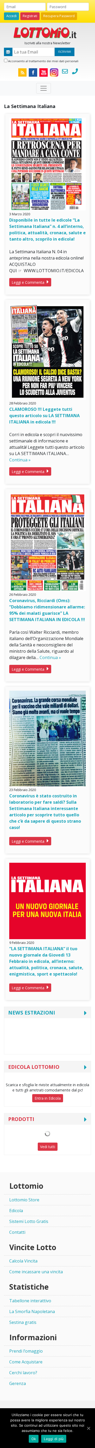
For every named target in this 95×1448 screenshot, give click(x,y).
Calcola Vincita (23, 1261)
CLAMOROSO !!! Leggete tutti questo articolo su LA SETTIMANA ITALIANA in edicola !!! (44, 415)
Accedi (11, 16)
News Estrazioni (31, 1012)
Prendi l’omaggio (26, 1351)
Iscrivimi (64, 51)
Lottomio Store (24, 1200)
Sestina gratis (22, 1322)
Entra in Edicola (48, 1098)
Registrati (30, 16)
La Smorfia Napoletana (32, 1311)
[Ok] (88, 1428)
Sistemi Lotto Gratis (28, 1221)
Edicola (16, 1210)
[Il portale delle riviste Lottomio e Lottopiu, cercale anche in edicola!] (47, 32)
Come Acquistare (25, 1362)
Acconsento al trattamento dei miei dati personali (42, 61)
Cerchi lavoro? (23, 1373)
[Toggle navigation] (43, 88)
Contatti (17, 1232)
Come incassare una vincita (36, 1272)
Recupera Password (59, 16)
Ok (33, 1439)
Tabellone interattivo (30, 1301)
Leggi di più (54, 1439)
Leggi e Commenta (28, 282)
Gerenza (17, 1383)
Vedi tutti (47, 1146)
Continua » (20, 460)
